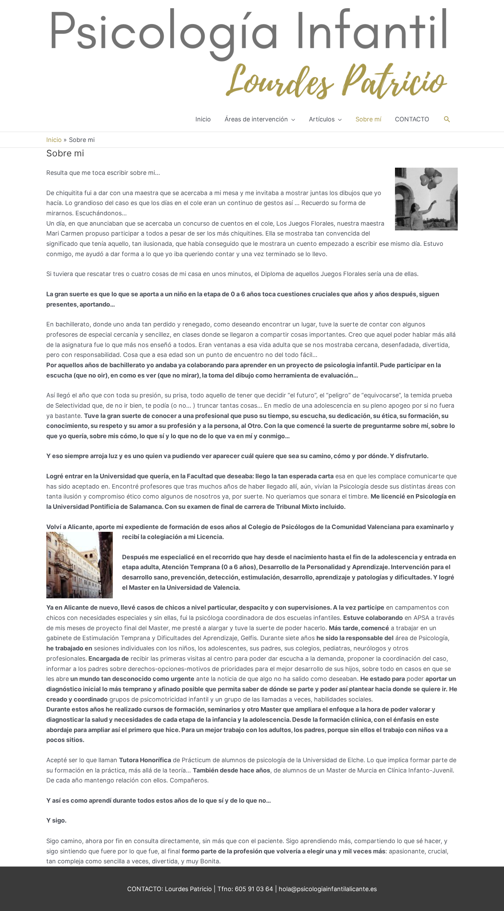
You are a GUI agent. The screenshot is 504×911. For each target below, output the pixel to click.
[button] (447, 119)
